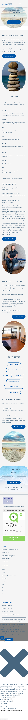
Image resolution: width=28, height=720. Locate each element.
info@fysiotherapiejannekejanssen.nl (10, 549)
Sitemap (4, 597)
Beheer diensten (4, 705)
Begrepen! (8, 639)
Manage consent (4, 719)
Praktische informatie (7, 581)
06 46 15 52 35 (5, 552)
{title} (1, 713)
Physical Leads (21, 621)
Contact (4, 590)
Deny (5, 710)
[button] (14, 663)
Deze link (4, 312)
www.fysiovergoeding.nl (8, 202)
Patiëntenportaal (5, 593)
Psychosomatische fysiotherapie (9, 575)
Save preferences (19, 710)
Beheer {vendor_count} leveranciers (9, 706)
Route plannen (5, 561)
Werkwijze (4, 578)
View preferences (11, 710)
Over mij (4, 572)
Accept (1, 710)
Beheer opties (3, 703)
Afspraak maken (9, 56)
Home (3, 569)
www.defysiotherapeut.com (13, 196)
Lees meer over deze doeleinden (8, 708)
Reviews (4, 587)
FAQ (3, 584)
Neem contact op (14, 22)
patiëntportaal (5, 49)
